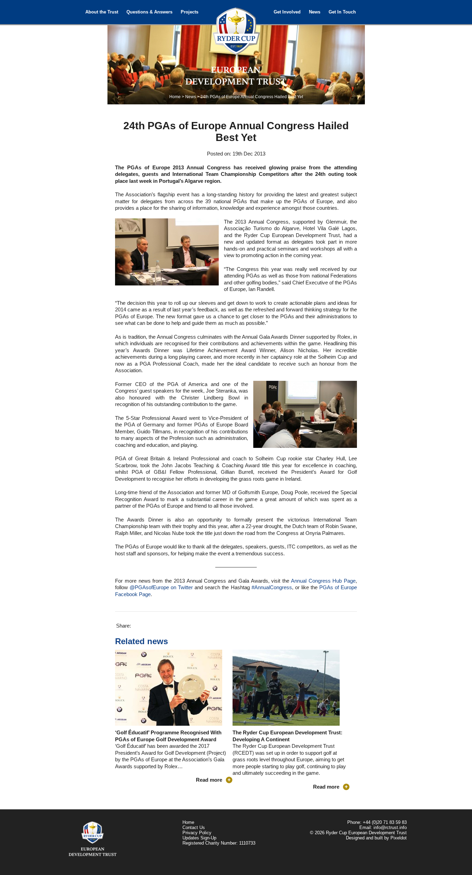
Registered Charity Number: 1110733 (218, 843)
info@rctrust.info (390, 827)
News (314, 12)
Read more (209, 780)
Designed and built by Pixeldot (376, 837)
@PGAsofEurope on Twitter (161, 587)
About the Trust (101, 12)
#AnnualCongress (272, 587)
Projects (189, 12)
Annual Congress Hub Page (323, 581)
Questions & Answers (149, 12)
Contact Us (193, 827)
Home (175, 96)
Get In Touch (342, 12)
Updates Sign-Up (199, 837)
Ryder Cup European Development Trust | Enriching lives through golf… (236, 27)
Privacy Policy (196, 832)
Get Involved (287, 12)
